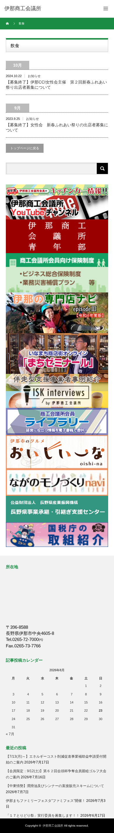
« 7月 (10, 734)
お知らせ (34, 76)
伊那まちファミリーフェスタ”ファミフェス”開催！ (45, 801)
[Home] (8, 23)
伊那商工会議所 (53, 825)
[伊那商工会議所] (22, 8)
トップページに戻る (24, 148)
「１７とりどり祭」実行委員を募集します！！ (43, 816)
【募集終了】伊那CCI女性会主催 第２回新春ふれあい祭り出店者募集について (56, 85)
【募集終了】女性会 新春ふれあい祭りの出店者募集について (57, 127)
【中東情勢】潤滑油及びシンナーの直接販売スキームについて (55, 786)
